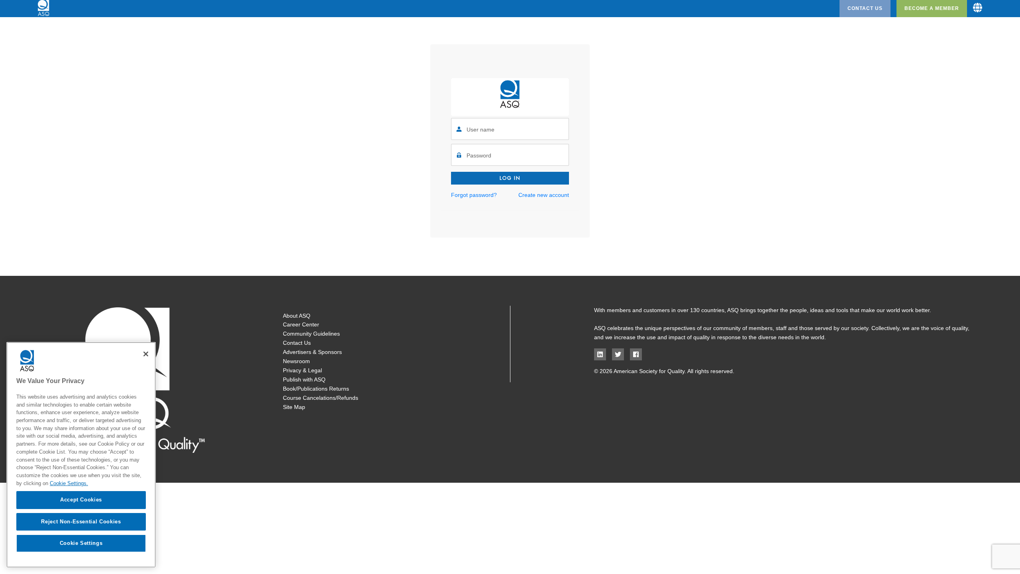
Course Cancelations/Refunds (320, 398)
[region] (81, 455)
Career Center (301, 324)
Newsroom (296, 361)
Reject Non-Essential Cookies (81, 521)
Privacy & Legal (302, 370)
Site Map (294, 407)
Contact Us (865, 8)
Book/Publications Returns (316, 388)
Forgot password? (474, 195)
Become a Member (931, 8)
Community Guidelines (311, 333)
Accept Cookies (81, 500)
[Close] (146, 354)
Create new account (543, 195)
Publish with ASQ (304, 379)
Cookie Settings (81, 543)
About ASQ (296, 316)
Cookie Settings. (69, 483)
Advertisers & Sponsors (312, 352)
